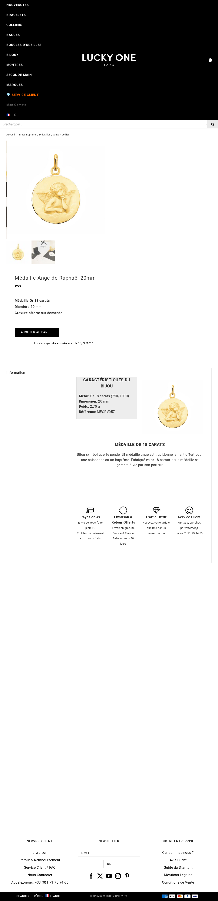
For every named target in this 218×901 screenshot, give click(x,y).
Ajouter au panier (37, 332)
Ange (56, 134)
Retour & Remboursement (40, 860)
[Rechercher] (212, 124)
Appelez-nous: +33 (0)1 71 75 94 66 (39, 882)
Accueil (10, 134)
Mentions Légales (178, 875)
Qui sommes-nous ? (178, 853)
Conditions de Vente (178, 882)
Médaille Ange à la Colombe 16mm (58, 809)
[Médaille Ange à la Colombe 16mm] (58, 708)
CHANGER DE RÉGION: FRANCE (38, 896)
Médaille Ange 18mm (57, 688)
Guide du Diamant (178, 867)
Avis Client (178, 860)
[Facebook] (91, 876)
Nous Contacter (39, 875)
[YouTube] (109, 876)
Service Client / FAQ (40, 867)
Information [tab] (15, 373)
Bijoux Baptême (28, 134)
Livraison (40, 853)
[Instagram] (118, 876)
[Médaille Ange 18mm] (58, 586)
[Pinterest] (127, 876)
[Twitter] (100, 876)
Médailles (45, 134)
